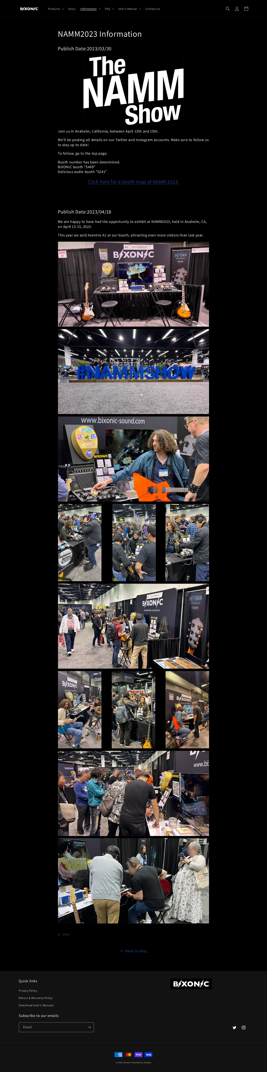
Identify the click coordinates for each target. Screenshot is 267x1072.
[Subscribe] (89, 1027)
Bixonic (127, 1062)
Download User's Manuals (36, 1005)
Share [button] (66, 934)
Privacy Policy (28, 990)
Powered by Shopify (141, 1062)
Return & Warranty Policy (35, 998)
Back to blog (136, 950)
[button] (55, 8)
